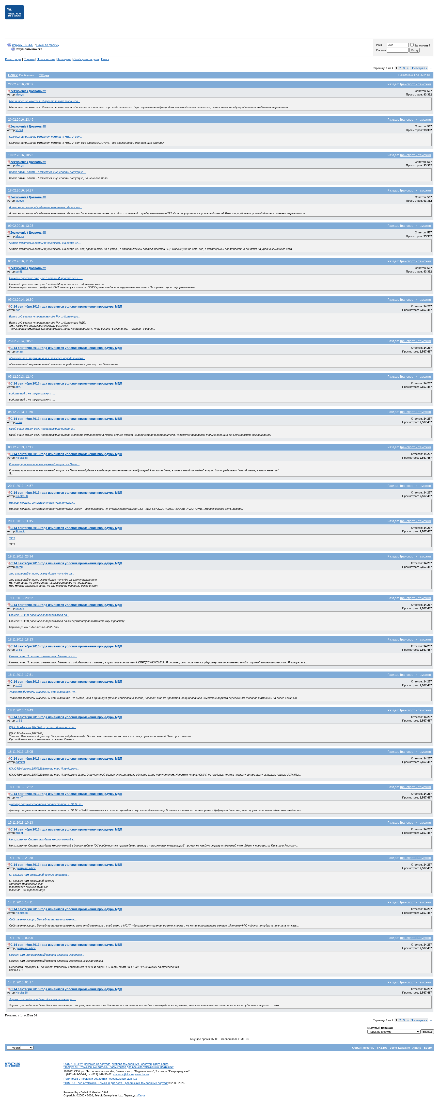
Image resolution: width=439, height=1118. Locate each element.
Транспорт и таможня (415, 84)
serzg (19, 351)
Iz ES (18, 649)
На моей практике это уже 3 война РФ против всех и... (46, 278)
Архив (416, 1047)
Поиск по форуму (47, 44)
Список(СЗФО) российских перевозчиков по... (39, 614)
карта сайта (160, 1063)
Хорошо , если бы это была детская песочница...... (42, 999)
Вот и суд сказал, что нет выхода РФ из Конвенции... (44, 316)
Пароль (381, 50)
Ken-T (19, 309)
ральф (19, 608)
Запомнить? (422, 45)
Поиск (105, 59)
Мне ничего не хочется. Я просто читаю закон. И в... (44, 101)
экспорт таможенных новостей (132, 1063)
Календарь (64, 59)
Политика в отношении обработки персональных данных (100, 1078)
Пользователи (46, 59)
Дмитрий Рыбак (25, 868)
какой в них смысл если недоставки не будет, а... (42, 428)
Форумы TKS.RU (22, 44)
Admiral (20, 761)
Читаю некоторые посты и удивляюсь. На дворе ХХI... (45, 242)
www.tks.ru (142, 1074)
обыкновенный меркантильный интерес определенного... (47, 358)
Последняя (419, 68)
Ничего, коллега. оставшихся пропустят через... (42, 502)
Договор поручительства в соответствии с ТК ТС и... (46, 804)
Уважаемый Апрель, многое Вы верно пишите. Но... (43, 691)
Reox (18, 422)
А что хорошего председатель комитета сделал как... (45, 207)
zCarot (140, 1095)
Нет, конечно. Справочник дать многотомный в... (42, 839)
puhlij (18, 271)
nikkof (19, 832)
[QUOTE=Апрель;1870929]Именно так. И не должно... (44, 768)
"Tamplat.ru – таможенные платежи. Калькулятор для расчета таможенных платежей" (119, 1066)
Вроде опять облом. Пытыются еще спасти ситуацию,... (47, 171)
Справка (29, 59)
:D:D (12, 537)
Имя (379, 44)
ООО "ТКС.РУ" (73, 1063)
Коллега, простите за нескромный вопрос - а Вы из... (44, 464)
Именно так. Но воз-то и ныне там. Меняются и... (43, 656)
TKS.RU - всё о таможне (393, 1047)
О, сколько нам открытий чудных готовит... (39, 874)
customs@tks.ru (123, 1074)
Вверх (428, 1047)
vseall (19, 130)
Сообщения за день (86, 59)
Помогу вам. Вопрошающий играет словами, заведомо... (46, 954)
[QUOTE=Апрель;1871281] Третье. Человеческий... (42, 727)
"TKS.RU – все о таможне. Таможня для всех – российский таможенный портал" (116, 1082)
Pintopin (20, 531)
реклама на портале (97, 1063)
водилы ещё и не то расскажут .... (32, 393)
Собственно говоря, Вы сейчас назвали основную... (43, 919)
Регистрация (13, 59)
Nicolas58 (21, 457)
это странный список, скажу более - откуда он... (41, 573)
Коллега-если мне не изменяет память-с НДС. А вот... (46, 136)
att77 (18, 386)
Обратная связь (363, 1047)
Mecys (19, 94)
